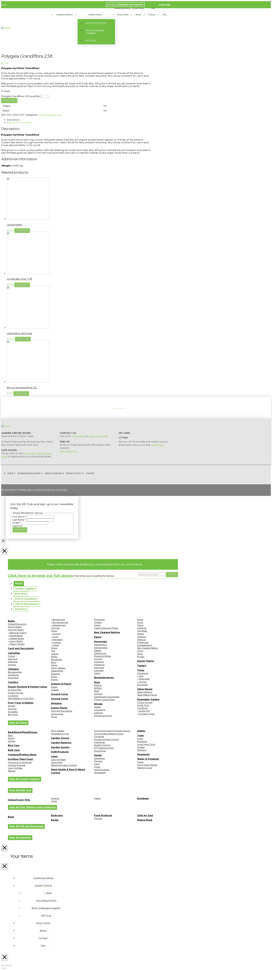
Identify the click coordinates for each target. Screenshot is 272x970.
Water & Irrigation (148, 759)
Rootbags (143, 798)
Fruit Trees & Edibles (20, 703)
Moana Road (144, 820)
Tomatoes (142, 708)
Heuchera (99, 667)
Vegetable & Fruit (60, 734)
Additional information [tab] (19, 122)
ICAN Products (60, 752)
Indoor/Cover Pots (19, 800)
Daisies (97, 650)
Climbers (13, 669)
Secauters (142, 741)
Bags (11, 817)
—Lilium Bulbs (15, 641)
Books (55, 820)
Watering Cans (144, 768)
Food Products (103, 815)
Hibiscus (141, 639)
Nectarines (56, 659)
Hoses (140, 762)
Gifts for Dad (145, 815)
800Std (98, 688)
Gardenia (141, 628)
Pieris (140, 654)
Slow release (57, 731)
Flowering (99, 619)
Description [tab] (13, 119)
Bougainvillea (15, 672)
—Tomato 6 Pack (146, 714)
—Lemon (56, 633)
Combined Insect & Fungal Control (112, 731)
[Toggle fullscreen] (5, 965)
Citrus (54, 631)
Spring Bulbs (14, 627)
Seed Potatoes (101, 770)
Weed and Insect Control (64, 765)
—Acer (140, 676)
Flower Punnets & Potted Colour (27, 686)
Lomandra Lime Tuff (19, 279)
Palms (97, 625)
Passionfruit (57, 671)
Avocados (13, 711)
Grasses (55, 690)
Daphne (98, 713)
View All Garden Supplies (24, 779)
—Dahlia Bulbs (15, 635)
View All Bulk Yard (20, 790)
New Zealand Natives (107, 632)
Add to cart (9, 100)
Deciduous (13, 675)
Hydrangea (142, 642)
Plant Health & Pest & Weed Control (68, 771)
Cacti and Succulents (21, 648)
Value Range (144, 689)
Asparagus (99, 758)
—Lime (54, 636)
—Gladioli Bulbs (16, 638)
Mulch (11, 738)
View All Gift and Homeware (26, 826)
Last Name (19, 519)
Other (41, 114)
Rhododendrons (104, 677)
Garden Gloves (60, 738)
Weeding (141, 750)
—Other (55, 645)
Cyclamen (13, 695)
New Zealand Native (147, 648)
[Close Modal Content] (3, 541)
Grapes (54, 654)
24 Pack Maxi (14, 690)
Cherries (55, 628)
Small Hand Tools (146, 744)
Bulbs (11, 621)
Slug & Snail (100, 751)
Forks (140, 738)
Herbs (54, 656)
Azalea (97, 707)
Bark (10, 735)
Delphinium (100, 653)
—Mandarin (57, 639)
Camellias (14, 653)
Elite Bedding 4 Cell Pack (21, 698)
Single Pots (143, 705)
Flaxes (54, 687)
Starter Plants (145, 661)
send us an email (98, 436)
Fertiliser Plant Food (20, 759)
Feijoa (54, 648)
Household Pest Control (106, 739)
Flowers (98, 761)
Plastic (97, 798)
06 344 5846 (78, 436)
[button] (122, 8)
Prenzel (98, 818)
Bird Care (13, 745)
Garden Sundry (60, 747)
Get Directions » (69, 451)
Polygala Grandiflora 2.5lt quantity (20, 96)
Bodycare (57, 815)
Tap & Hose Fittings (147, 765)
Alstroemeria (100, 647)
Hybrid (11, 656)
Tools (140, 735)
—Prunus (141, 682)
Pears (54, 676)
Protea (140, 656)
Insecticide (99, 742)
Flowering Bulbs (102, 656)
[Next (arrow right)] (5, 968)
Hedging (56, 703)
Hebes (140, 633)
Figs (53, 651)
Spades (141, 747)
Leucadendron (144, 645)
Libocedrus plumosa (19, 333)
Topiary (141, 665)
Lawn (54, 756)
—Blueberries (58, 619)
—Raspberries (58, 625)
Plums (54, 679)
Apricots (12, 709)
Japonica (12, 659)
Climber (98, 694)
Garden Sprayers (61, 742)
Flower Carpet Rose (104, 699)
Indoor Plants (59, 708)
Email (16, 523)
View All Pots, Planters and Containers (32, 807)
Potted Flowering (17, 624)
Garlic (97, 764)
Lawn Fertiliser (15, 768)
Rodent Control (102, 745)
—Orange (56, 642)
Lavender (99, 670)
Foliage (98, 622)
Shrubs (58, 114)
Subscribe (20, 529)
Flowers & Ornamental (19, 762)
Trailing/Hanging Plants (106, 628)
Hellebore (99, 665)
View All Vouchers (20, 837)
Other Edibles (58, 668)
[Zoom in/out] (2, 965)
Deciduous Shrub (103, 715)
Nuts (53, 662)
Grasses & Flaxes (61, 684)
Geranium (99, 662)
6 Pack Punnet (15, 693)
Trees (140, 670)
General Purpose (16, 765)
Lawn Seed (56, 762)
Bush (96, 691)
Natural (11, 771)
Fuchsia (98, 659)
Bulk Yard (14, 750)
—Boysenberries (59, 622)
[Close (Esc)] (11, 965)
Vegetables (100, 772)
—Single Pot (143, 711)
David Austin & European (107, 697)
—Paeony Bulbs (16, 644)
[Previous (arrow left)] (2, 968)
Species (12, 665)
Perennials (100, 641)
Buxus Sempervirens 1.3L (22, 387)
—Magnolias (143, 679)
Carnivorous (57, 714)
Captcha (17, 526)
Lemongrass (14, 224)
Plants (49, 114)
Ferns (54, 717)
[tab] (19, 583)
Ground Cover (59, 694)
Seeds (98, 755)
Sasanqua (13, 662)
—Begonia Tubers (17, 633)
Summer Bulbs (16, 630)
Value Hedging (144, 692)
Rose (97, 682)
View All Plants (18, 722)
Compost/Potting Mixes (22, 754)
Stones (11, 741)
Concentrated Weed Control (108, 734)
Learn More (157, 445)
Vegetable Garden (148, 699)
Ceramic (55, 798)
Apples (11, 706)
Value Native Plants (147, 695)
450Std (97, 685)
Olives (54, 665)
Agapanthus (100, 644)
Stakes (141, 731)
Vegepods (143, 754)
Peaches (55, 674)
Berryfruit (13, 714)
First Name (19, 516)
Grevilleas (142, 631)
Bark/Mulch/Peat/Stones (22, 732)
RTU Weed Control (103, 748)
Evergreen (13, 678)
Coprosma (99, 710)
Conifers (13, 682)
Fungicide (99, 736)
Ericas (140, 619)
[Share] (8, 965)
